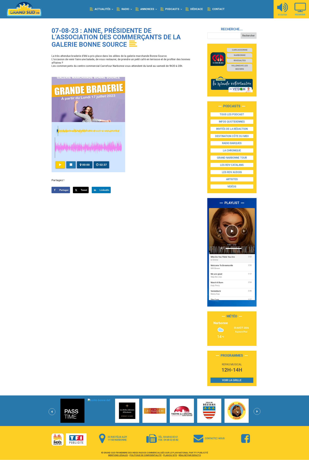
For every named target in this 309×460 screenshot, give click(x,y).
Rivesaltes (240, 60)
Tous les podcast (232, 114)
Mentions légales (118, 455)
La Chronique (232, 150)
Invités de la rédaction (232, 128)
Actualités (102, 9)
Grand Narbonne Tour (232, 157)
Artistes (232, 179)
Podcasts (172, 9)
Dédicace (196, 9)
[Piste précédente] (220, 231)
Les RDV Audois (232, 172)
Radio (125, 9)
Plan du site (170, 455)
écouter (282, 15)
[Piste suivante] (244, 231)
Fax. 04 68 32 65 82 (168, 440)
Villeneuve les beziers (239, 67)
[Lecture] (232, 231)
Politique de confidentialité (145, 455)
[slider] (233, 248)
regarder (300, 15)
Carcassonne (239, 50)
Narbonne (239, 55)
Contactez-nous (215, 438)
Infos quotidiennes (232, 121)
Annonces (147, 9)
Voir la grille (232, 380)
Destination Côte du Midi (232, 136)
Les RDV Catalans (232, 164)
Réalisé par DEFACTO (190, 455)
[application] (232, 231)
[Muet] (222, 248)
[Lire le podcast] (60, 164)
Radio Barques (232, 143)
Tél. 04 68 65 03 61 (168, 437)
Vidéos (231, 186)
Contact (218, 9)
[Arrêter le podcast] (71, 164)
